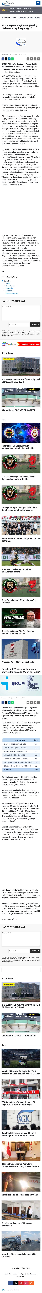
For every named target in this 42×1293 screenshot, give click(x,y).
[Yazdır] (28, 58)
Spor (14, 18)
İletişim (22, 1274)
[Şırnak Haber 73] (8, 3)
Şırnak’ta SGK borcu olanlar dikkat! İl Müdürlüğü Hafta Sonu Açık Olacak (21, 10)
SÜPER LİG (9, 288)
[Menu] (38, 3)
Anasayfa (7, 18)
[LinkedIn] (9, 58)
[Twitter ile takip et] (15, 1283)
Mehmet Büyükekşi (12, 293)
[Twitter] (6, 58)
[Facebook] (3, 58)
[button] (31, 58)
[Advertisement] (21, 210)
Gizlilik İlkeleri (31, 1274)
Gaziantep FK (10, 286)
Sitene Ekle (20, 1276)
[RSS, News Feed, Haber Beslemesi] (31, 1283)
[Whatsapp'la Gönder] (12, 58)
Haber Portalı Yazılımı (12, 1290)
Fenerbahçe (9, 291)
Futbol (8, 283)
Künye (15, 1274)
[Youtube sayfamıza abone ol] (21, 1283)
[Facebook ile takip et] (10, 1283)
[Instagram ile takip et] (26, 1283)
